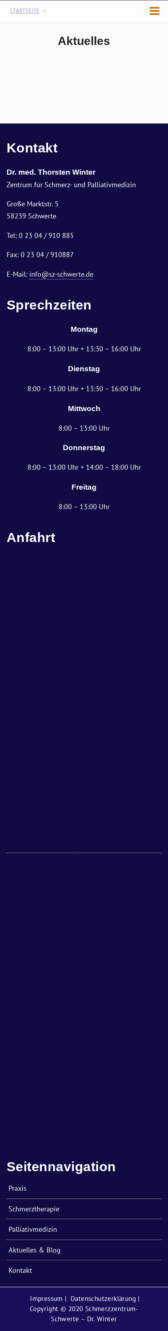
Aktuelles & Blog (35, 1249)
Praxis (18, 1188)
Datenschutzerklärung (103, 1298)
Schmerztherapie (34, 1208)
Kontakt (20, 1270)
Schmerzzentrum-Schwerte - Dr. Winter (24, 15)
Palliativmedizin (33, 1229)
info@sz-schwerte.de (61, 274)
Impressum (46, 1298)
